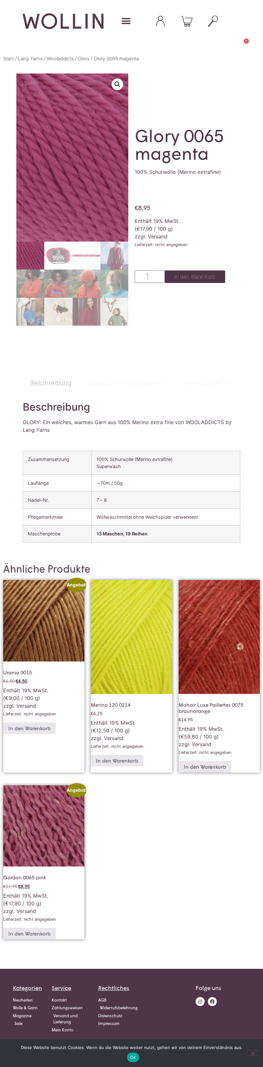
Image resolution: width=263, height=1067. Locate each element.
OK (133, 1057)
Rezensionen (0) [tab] (206, 383)
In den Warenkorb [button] (29, 728)
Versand (157, 236)
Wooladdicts (60, 59)
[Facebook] (212, 1001)
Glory (83, 59)
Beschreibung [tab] (51, 383)
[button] (126, 21)
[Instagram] (200, 1001)
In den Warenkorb (195, 276)
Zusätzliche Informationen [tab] (127, 383)
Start (8, 59)
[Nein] (252, 1053)
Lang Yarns (30, 59)
